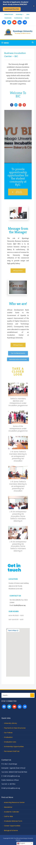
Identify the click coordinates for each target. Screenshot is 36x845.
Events (27, 18)
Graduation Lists (10, 742)
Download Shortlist (11, 9)
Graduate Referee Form (13, 821)
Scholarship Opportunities (14, 746)
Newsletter (8, 807)
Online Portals (8, 14)
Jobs (27, 14)
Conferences (18, 18)
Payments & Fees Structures (15, 728)
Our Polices (8, 732)
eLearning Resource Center (14, 802)
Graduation (8, 737)
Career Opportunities (12, 826)
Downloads (8, 18)
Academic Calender (11, 812)
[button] (5, 42)
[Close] (34, 6)
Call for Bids (8, 816)
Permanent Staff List (11, 751)
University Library (10, 723)
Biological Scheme (11, 830)
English (22, 843)
